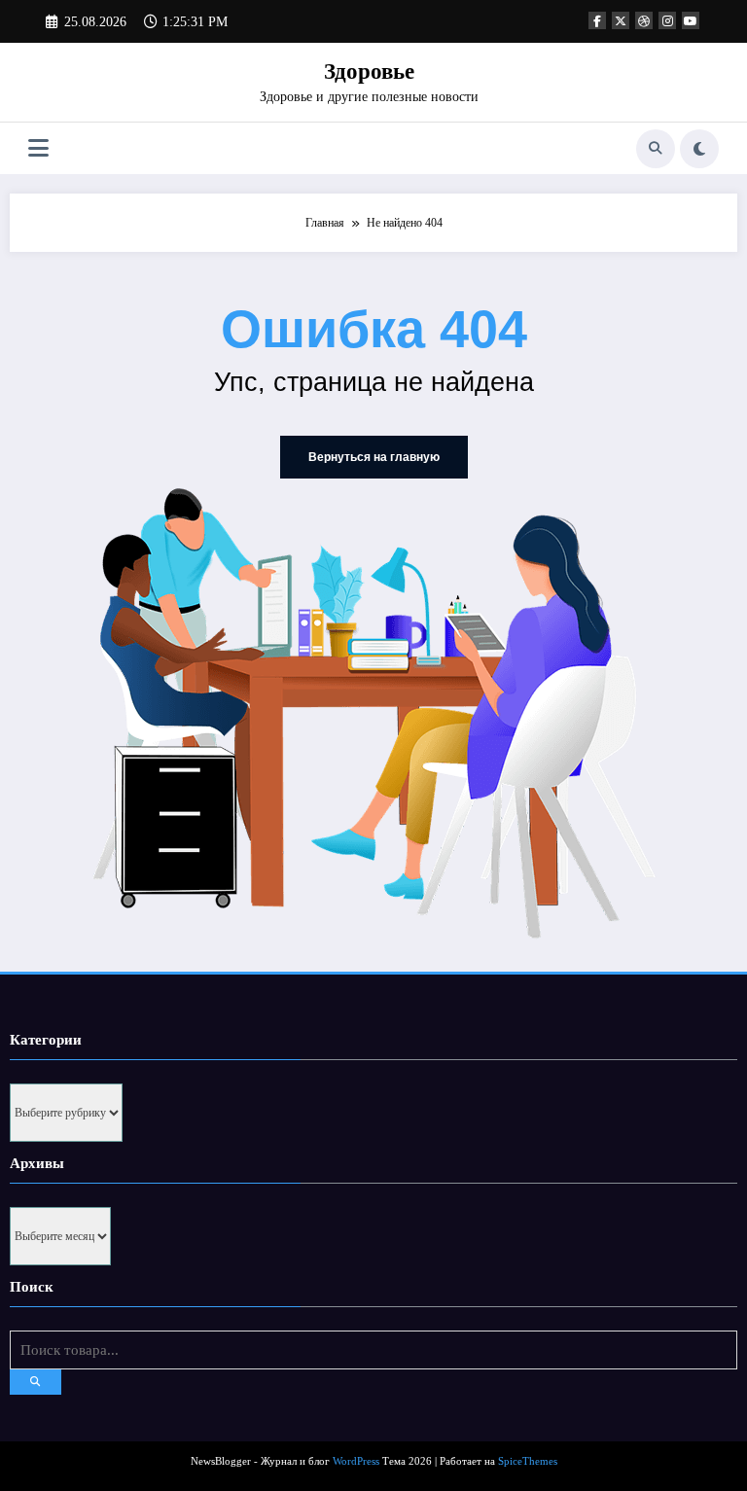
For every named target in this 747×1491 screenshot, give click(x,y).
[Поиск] (655, 148)
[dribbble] (644, 20)
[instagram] (667, 20)
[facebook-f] (597, 20)
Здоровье (369, 71)
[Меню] (38, 148)
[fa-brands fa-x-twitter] (620, 20)
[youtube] (690, 20)
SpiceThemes (527, 1461)
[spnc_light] (699, 148)
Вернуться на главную (374, 457)
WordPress (356, 1461)
